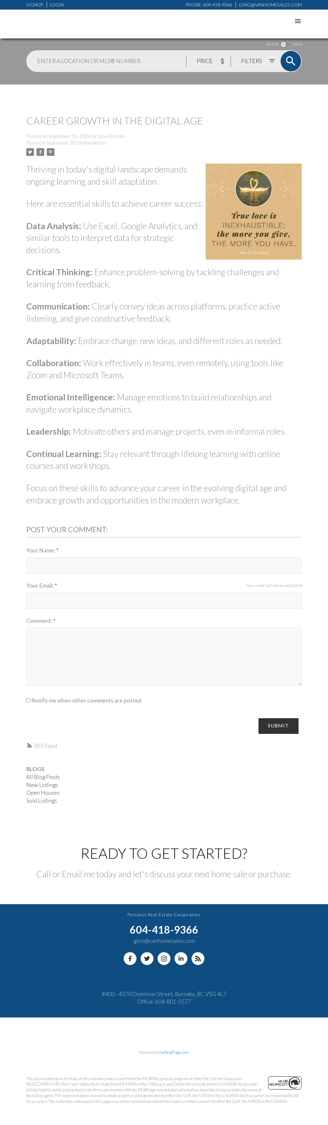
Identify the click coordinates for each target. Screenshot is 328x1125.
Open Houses (43, 792)
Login (57, 4)
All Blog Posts (43, 777)
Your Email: (40, 585)
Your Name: (41, 550)
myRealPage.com (174, 1052)
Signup (34, 4)
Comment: (39, 620)
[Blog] (198, 958)
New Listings (42, 785)
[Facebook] (130, 958)
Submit (278, 725)
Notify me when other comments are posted (85, 700)
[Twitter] (147, 958)
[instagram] (164, 958)
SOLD (297, 44)
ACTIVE (273, 44)
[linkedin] (181, 958)
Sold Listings (41, 800)
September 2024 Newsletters (76, 143)
